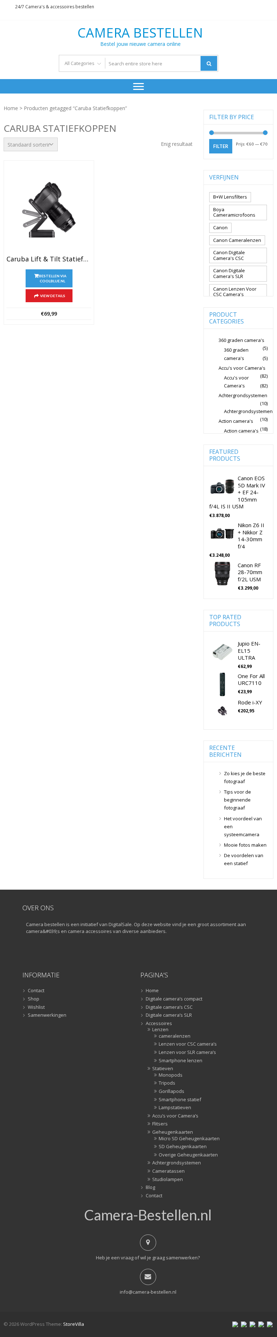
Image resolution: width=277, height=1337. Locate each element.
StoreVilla (73, 1324)
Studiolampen (167, 1179)
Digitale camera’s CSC (169, 1007)
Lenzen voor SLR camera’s (187, 1052)
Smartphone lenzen (180, 1061)
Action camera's (236, 421)
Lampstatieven (175, 1108)
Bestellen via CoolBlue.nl (52, 278)
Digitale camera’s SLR (169, 1015)
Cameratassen (168, 1171)
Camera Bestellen (140, 32)
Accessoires (159, 1023)
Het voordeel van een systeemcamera (243, 826)
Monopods (171, 1075)
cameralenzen (174, 1036)
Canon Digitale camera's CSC (229, 255)
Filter (220, 146)
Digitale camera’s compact (174, 999)
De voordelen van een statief (243, 859)
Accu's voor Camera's (242, 368)
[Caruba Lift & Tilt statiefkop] (48, 209)
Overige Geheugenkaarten (188, 1155)
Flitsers (160, 1124)
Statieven (162, 1069)
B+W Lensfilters (230, 197)
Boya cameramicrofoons (234, 212)
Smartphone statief (180, 1100)
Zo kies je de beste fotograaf (244, 777)
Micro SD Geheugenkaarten (189, 1139)
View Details (52, 296)
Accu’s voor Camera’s (175, 1116)
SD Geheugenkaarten (183, 1147)
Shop (33, 999)
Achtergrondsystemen (243, 395)
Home (11, 108)
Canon (220, 227)
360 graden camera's (241, 340)
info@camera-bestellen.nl (148, 1292)
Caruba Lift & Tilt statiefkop (48, 259)
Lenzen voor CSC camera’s (188, 1044)
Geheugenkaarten (172, 1132)
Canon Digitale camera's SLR (229, 273)
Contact (36, 991)
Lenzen (160, 1030)
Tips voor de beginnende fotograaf (237, 800)
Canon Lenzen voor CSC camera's (234, 292)
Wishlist (36, 1007)
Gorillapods (171, 1091)
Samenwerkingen (47, 1015)
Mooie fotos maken (245, 845)
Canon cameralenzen (237, 240)
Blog (150, 1187)
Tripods (167, 1083)
